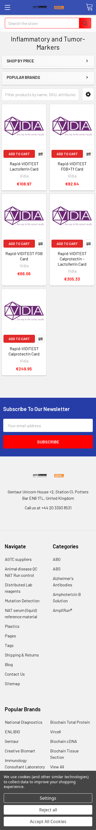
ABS (57, 568)
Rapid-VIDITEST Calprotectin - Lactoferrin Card (72, 258)
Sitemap (12, 683)
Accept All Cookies (48, 821)
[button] (88, 94)
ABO (57, 559)
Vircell (55, 731)
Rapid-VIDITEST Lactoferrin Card (24, 166)
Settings (48, 798)
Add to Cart (19, 154)
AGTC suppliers (18, 559)
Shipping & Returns (22, 654)
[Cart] (89, 7)
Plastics (12, 626)
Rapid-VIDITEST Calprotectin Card (24, 351)
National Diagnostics (23, 722)
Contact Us (15, 673)
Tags (9, 645)
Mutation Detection (22, 600)
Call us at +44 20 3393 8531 (48, 507)
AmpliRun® (62, 610)
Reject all (48, 810)
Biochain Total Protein (70, 722)
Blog (9, 664)
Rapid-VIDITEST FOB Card (24, 256)
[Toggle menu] (7, 7)
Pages (10, 635)
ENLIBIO (12, 731)
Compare (41, 154)
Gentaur (12, 741)
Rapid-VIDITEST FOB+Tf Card (72, 166)
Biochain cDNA (63, 741)
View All (57, 766)
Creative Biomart (20, 750)
